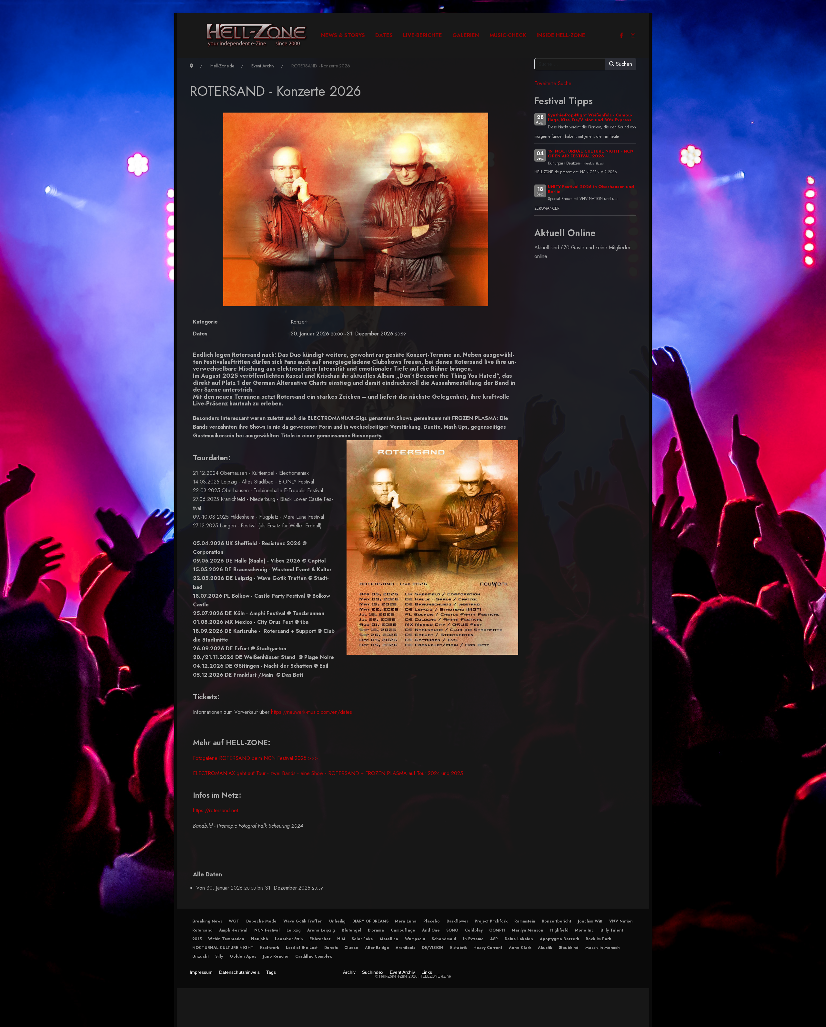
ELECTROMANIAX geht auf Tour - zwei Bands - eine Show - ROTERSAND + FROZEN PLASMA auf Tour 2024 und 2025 (328, 773)
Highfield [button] (559, 930)
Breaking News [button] (207, 921)
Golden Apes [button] (243, 956)
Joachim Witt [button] (590, 921)
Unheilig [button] (337, 921)
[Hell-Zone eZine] (256, 35)
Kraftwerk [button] (269, 948)
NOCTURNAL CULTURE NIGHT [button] (223, 948)
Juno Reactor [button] (276, 956)
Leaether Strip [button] (289, 939)
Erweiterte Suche (552, 83)
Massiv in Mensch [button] (602, 948)
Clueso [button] (351, 948)
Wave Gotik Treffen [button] (303, 921)
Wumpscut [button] (415, 939)
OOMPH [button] (497, 930)
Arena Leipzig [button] (321, 930)
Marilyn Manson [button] (527, 930)
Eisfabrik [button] (458, 948)
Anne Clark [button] (520, 948)
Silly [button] (219, 956)
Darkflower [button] (457, 921)
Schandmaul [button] (444, 939)
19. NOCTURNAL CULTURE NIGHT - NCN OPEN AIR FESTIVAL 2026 (590, 153)
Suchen (623, 64)
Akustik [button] (545, 948)
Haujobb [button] (259, 939)
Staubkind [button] (569, 948)
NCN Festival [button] (267, 930)
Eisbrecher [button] (319, 939)
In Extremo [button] (473, 939)
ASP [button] (494, 939)
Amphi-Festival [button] (233, 930)
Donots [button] (331, 948)
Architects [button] (405, 948)
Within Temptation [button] (226, 939)
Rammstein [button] (524, 921)
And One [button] (431, 930)
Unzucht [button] (200, 956)
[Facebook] (621, 35)
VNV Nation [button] (621, 921)
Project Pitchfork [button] (491, 921)
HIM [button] (341, 939)
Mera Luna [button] (406, 921)
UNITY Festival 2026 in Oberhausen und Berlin (591, 189)
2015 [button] (197, 939)
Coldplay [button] (474, 930)
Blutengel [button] (351, 930)
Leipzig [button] (294, 930)
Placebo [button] (431, 921)
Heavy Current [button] (487, 948)
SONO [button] (452, 930)
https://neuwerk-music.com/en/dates (311, 712)
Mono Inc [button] (584, 930)
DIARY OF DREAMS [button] (370, 921)
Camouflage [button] (403, 930)
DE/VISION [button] (432, 948)
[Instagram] (633, 35)
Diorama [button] (376, 930)
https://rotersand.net (215, 810)
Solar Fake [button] (362, 939)
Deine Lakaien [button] (519, 939)
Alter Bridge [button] (377, 948)
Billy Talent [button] (611, 930)
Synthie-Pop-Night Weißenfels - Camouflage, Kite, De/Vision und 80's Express (590, 117)
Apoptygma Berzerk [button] (559, 939)
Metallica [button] (389, 939)
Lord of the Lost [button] (301, 948)
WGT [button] (234, 921)
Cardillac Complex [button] (313, 956)
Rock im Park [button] (598, 939)
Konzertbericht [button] (556, 921)
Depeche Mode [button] (261, 921)
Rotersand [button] (202, 930)
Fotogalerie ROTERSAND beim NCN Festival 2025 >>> (255, 758)
